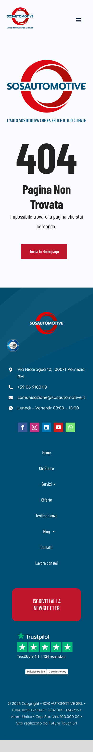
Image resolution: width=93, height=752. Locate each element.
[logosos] (20, 10)
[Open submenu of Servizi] (54, 484)
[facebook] (22, 427)
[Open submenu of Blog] (54, 531)
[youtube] (58, 427)
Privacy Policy (36, 671)
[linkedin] (46, 427)
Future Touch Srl (63, 723)
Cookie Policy (57, 671)
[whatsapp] (70, 427)
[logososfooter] (46, 314)
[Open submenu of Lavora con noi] (54, 563)
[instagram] (34, 427)
